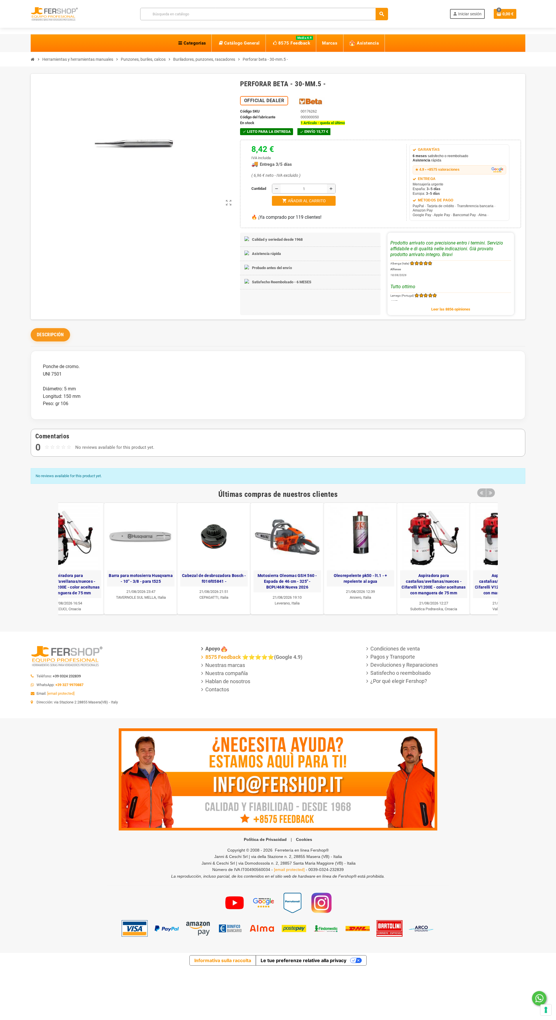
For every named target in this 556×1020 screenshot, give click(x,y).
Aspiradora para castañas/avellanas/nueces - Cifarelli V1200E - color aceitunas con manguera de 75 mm (388, 584)
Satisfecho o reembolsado (400, 673)
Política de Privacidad (265, 839)
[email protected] (60, 693)
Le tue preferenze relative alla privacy (303, 960)
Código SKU (250, 111)
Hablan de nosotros (227, 681)
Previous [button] (481, 492)
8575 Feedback (223, 657)
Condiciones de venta (395, 649)
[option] (95, 558)
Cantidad (252, 188)
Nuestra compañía (226, 673)
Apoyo (212, 649)
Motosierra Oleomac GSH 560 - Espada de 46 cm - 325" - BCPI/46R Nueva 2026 (241, 581)
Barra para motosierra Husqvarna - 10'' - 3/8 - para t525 (95, 578)
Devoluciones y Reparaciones (404, 665)
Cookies (304, 839)
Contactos (217, 689)
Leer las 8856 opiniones (450, 309)
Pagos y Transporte (392, 657)
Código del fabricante (257, 117)
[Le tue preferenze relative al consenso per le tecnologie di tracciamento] (545, 1009)
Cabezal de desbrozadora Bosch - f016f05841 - (168, 578)
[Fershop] (54, 13)
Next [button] (490, 492)
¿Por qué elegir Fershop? (398, 681)
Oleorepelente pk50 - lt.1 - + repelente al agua (314, 578)
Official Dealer (264, 100)
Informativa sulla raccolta (222, 960)
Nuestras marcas (225, 665)
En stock (247, 123)
